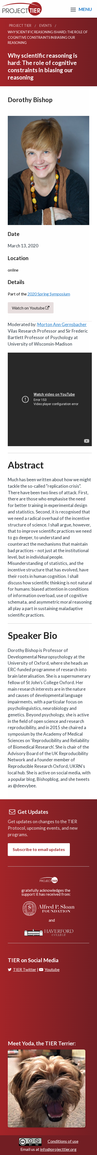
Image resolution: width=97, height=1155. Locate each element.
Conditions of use (63, 1141)
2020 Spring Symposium (48, 293)
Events (45, 25)
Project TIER (20, 25)
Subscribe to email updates (39, 849)
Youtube (51, 969)
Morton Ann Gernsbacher (62, 324)
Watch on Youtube (28, 307)
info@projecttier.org (58, 1149)
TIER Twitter (24, 969)
